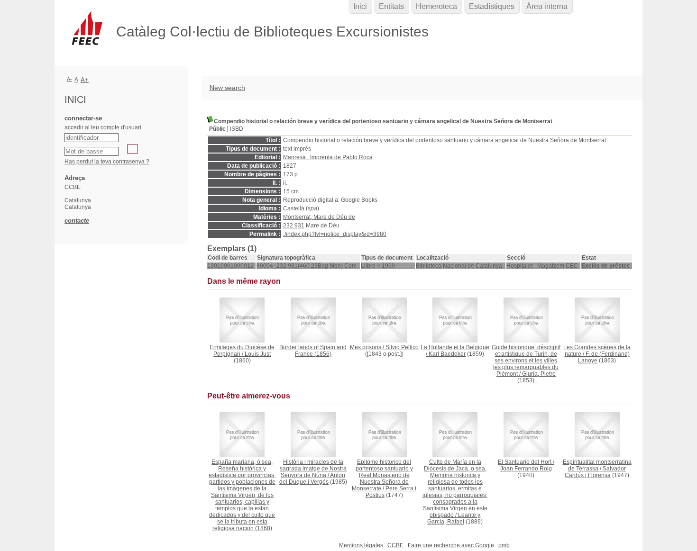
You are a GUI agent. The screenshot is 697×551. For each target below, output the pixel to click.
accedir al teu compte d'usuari (102, 127)
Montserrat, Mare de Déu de (319, 217)
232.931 (293, 225)
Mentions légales (361, 545)
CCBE (395, 545)
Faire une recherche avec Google (451, 545)
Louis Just (258, 354)
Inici (360, 6)
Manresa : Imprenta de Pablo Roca (328, 157)
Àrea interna (547, 6)
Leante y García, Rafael (453, 518)
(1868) (242, 495)
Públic (217, 129)
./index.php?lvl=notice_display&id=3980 (334, 234)
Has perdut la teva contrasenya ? (106, 161)
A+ (85, 79)
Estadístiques (491, 6)
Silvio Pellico (402, 347)
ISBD (236, 129)
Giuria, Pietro (539, 373)
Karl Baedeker (447, 354)
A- (69, 79)
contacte (76, 220)
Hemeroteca (436, 6)
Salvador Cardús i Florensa (595, 472)
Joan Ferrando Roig (526, 468)
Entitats (391, 6)
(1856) (313, 350)
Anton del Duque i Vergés (312, 478)
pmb (504, 545)
